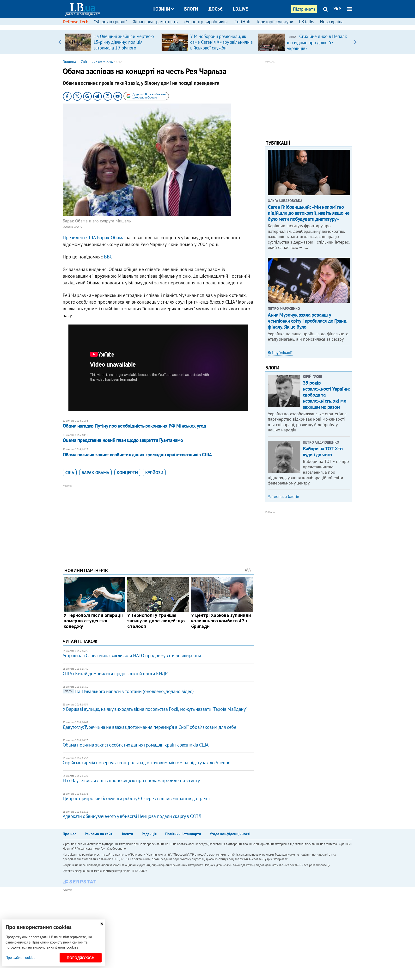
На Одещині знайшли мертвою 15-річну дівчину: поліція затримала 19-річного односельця (123, 44)
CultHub (242, 22)
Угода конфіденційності (230, 833)
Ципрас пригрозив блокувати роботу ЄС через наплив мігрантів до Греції (136, 798)
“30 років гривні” (110, 22)
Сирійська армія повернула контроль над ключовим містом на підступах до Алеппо (147, 763)
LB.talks (306, 22)
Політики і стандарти (183, 833)
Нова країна (331, 22)
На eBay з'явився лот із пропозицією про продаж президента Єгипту (131, 780)
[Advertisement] (158, 522)
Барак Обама (95, 472)
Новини (161, 9)
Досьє (215, 9)
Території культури (274, 22)
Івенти (127, 833)
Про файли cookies (20, 957)
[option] (111, 42)
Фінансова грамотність (155, 22)
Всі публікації (280, 352)
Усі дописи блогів (283, 496)
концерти (127, 472)
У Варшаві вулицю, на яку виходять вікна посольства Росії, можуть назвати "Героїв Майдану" (155, 709)
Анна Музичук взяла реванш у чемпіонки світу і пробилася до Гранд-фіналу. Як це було (308, 321)
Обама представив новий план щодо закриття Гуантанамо (123, 440)
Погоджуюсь (80, 958)
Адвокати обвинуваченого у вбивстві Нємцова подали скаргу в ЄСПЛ (132, 816)
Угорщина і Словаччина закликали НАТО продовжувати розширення (132, 655)
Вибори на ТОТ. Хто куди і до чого (322, 451)
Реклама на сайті (99, 833)
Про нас (69, 833)
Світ (84, 61)
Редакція (149, 833)
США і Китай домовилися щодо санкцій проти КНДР (115, 673)
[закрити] (101, 923)
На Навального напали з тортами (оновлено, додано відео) (129, 691)
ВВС (108, 257)
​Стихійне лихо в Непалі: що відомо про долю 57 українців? (317, 42)
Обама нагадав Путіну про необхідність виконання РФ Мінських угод (134, 426)
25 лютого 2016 (102, 62)
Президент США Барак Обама (94, 237)
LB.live (240, 9)
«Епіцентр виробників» (206, 22)
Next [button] (355, 42)
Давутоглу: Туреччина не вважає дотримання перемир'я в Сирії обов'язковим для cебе (149, 727)
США (69, 472)
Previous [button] (60, 42)
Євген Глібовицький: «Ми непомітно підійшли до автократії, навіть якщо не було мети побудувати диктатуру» (308, 213)
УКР (337, 9)
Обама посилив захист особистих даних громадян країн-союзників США (137, 454)
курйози (154, 472)
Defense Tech (75, 22)
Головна (69, 61)
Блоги (191, 9)
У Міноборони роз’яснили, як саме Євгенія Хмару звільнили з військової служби (221, 42)
